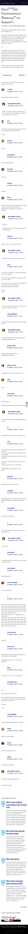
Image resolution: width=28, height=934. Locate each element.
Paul (8, 121)
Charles (9, 183)
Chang (9, 728)
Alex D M (9, 140)
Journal (10, 26)
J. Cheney (9, 89)
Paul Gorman (11, 508)
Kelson (9, 743)
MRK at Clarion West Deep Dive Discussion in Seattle (15, 832)
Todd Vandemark (11, 714)
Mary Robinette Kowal (8, 3)
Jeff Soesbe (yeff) (12, 682)
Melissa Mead (11, 155)
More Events (24, 907)
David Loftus (10, 646)
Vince (8, 379)
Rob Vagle (10, 476)
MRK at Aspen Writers (12, 859)
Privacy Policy (13, 927)
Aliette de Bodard (12, 582)
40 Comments (4, 26)
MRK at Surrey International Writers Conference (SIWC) (14, 882)
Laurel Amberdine (12, 314)
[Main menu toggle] (26, 2)
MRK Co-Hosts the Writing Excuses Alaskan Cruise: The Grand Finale (16, 805)
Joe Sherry (10, 491)
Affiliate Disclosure (22, 927)
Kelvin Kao (10, 169)
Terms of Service (5, 927)
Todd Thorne (10, 394)
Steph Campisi (11, 568)
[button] (23, 2)
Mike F (8, 668)
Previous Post (6, 75)
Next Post (23, 75)
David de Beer (10, 552)
